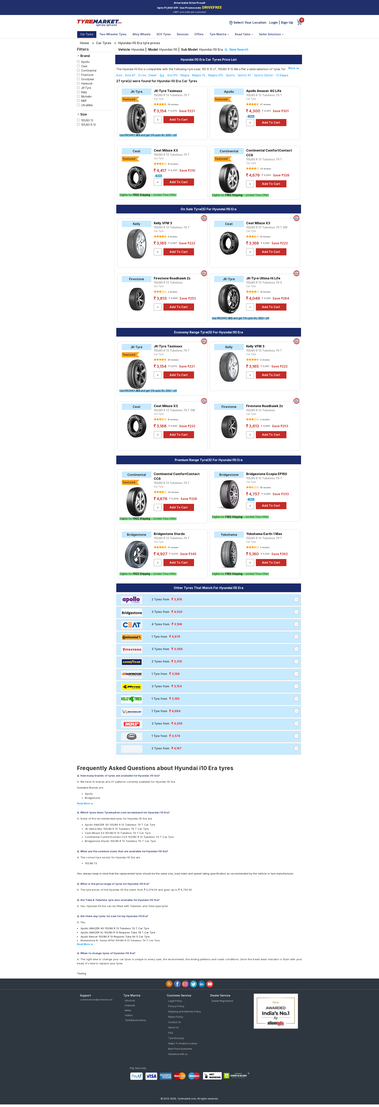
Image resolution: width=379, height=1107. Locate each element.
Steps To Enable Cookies (182, 1043)
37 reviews (172, 547)
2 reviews (172, 292)
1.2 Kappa (282, 75)
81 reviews (172, 164)
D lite (142, 75)
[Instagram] (185, 983)
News (128, 1010)
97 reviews (265, 104)
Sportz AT (244, 75)
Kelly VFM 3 (163, 223)
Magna (184, 75)
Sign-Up (287, 22)
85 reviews (265, 487)
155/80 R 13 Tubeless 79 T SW (266, 227)
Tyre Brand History (135, 1020)
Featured (130, 1005)
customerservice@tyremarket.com (96, 999)
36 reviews (172, 104)
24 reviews (265, 168)
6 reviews (172, 236)
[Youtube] (209, 983)
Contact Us (174, 1022)
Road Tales (243, 34)
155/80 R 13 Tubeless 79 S (264, 282)
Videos (129, 1015)
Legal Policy (175, 1000)
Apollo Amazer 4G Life (263, 91)
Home (84, 43)
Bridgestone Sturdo (169, 534)
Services (183, 34)
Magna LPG (215, 75)
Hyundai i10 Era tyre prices (139, 43)
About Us (173, 1027)
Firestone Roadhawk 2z (172, 278)
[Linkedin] (201, 983)
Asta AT (130, 75)
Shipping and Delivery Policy (184, 1011)
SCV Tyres (164, 34)
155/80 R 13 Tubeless (168, 282)
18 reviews (265, 292)
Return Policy (175, 1016)
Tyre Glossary (176, 1038)
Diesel (153, 75)
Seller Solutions (270, 34)
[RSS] (169, 983)
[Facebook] (177, 983)
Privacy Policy (176, 1006)
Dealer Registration (222, 1000)
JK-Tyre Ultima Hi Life (263, 278)
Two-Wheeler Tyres (113, 34)
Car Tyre (158, 98)
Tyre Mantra (218, 34)
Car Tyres (86, 34)
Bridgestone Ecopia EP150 (266, 474)
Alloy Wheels (141, 34)
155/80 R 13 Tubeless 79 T (172, 95)
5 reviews (264, 547)
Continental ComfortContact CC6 (269, 152)
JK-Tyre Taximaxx (168, 91)
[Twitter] (193, 983)
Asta (119, 75)
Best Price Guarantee (180, 1048)
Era (162, 75)
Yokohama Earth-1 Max (264, 534)
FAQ (170, 1032)
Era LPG (173, 75)
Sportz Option (263, 75)
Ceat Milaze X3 (166, 150)
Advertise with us (178, 1054)
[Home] (99, 22)
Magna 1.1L (198, 75)
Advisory (130, 1000)
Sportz (230, 75)
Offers (199, 34)
